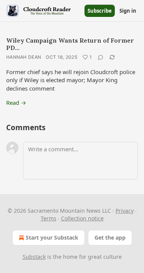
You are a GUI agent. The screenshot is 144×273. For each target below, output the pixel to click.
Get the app (110, 237)
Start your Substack (52, 237)
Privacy (125, 210)
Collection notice (82, 218)
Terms (48, 218)
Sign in (127, 10)
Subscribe (100, 10)
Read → (16, 102)
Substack (34, 256)
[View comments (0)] (101, 57)
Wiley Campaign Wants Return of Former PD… (70, 43)
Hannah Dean (23, 57)
